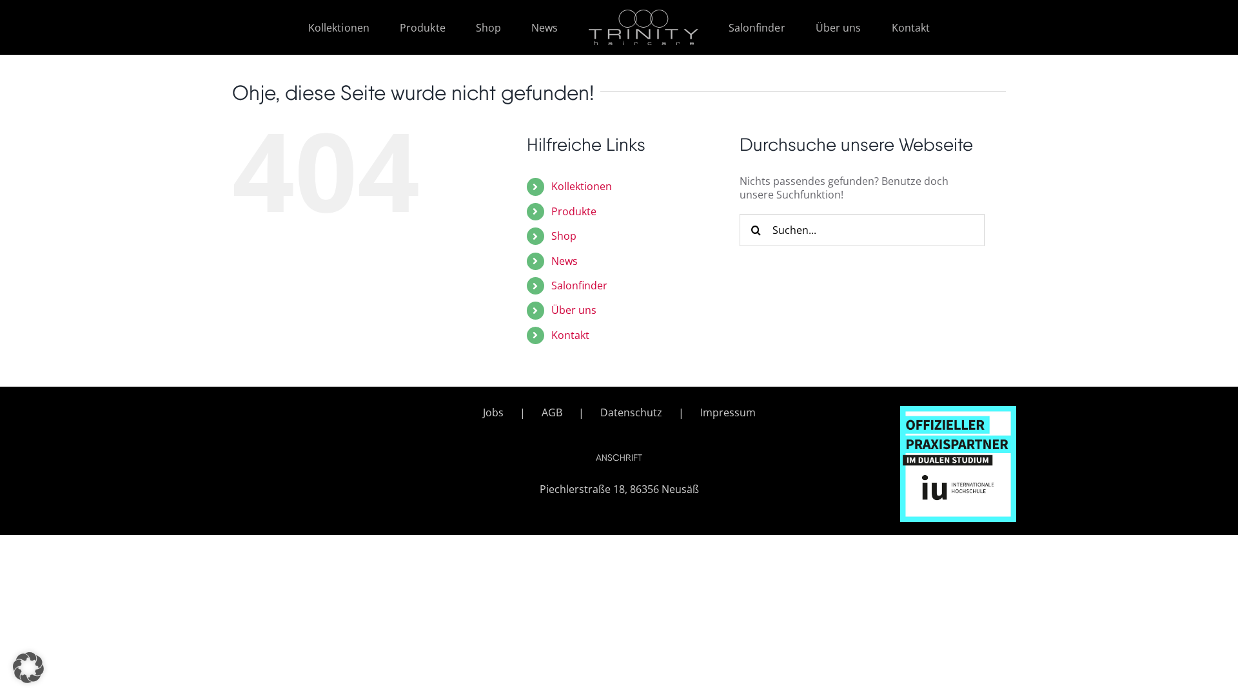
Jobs (493, 413)
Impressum (728, 413)
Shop (563, 236)
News (564, 261)
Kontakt (570, 335)
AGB (552, 413)
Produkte (573, 211)
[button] (28, 667)
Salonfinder (579, 285)
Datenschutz (631, 413)
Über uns (573, 310)
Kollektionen (581, 186)
